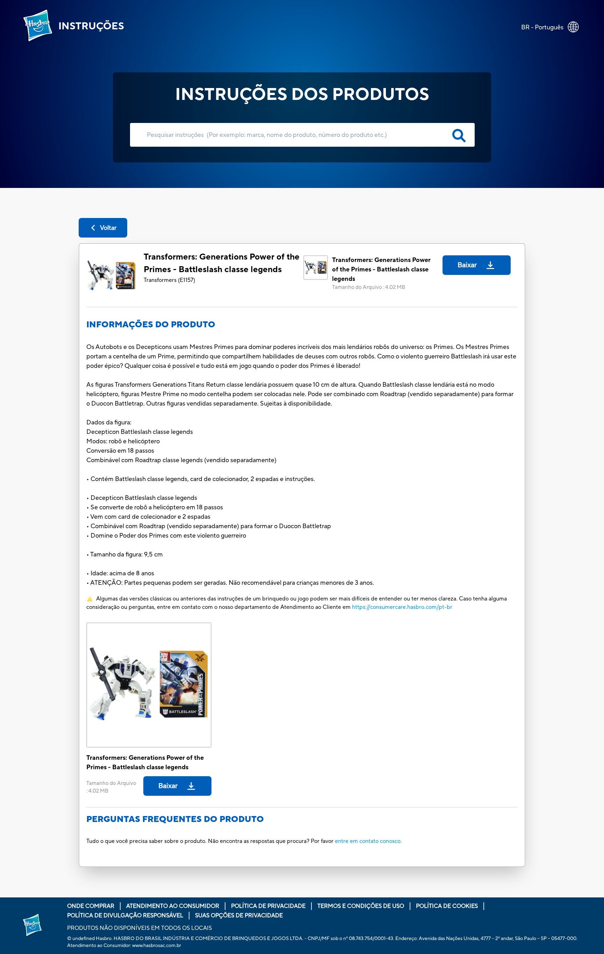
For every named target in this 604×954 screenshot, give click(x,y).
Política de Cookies (447, 906)
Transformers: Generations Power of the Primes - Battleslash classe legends (222, 263)
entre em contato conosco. (368, 841)
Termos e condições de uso (360, 906)
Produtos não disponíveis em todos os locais (139, 928)
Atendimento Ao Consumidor (172, 906)
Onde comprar (90, 906)
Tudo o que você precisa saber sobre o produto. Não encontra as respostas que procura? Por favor (209, 841)
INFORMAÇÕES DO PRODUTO (150, 324)
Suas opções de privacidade (239, 915)
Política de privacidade (268, 906)
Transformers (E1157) (169, 280)
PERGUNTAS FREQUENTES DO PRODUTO (175, 819)
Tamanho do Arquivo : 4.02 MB (368, 287)
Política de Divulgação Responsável (125, 915)
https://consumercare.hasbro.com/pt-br (402, 607)
